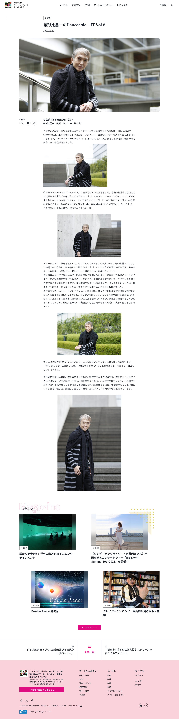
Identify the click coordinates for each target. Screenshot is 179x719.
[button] (64, 5)
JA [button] (144, 705)
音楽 (81, 679)
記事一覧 (89, 652)
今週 (109, 679)
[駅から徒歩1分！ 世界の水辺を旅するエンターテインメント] (47, 536)
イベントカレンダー (116, 694)
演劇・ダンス (85, 683)
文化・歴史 (84, 690)
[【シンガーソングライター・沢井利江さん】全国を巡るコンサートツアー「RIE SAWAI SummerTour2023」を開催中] (119, 538)
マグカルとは (74, 705)
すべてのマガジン (89, 627)
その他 (47, 17)
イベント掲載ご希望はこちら (41, 689)
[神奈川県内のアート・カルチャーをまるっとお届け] (16, 5)
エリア (138, 685)
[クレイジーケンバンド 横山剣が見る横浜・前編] (131, 594)
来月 (109, 687)
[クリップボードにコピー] (34, 123)
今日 (109, 675)
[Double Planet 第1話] (59, 592)
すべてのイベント (114, 690)
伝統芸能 (83, 687)
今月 (109, 683)
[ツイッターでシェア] (21, 122)
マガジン (139, 675)
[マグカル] (23, 677)
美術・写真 (84, 675)
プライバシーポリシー (29, 705)
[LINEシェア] (28, 123)
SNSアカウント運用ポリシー (53, 705)
